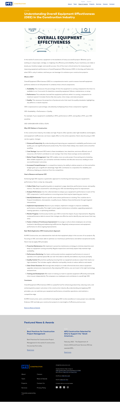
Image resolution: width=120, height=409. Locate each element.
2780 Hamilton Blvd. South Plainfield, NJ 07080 (68, 370)
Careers (105, 4)
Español (89, 1)
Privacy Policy (41, 388)
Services (98, 4)
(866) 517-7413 (64, 379)
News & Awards (83, 4)
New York (65, 372)
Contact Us (41, 383)
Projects (91, 4)
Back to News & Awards (32, 308)
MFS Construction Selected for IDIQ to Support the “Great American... (77, 334)
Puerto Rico (74, 372)
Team (75, 4)
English (83, 1)
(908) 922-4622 (66, 376)
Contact (111, 4)
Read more (30, 350)
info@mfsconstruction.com (63, 365)
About (70, 4)
